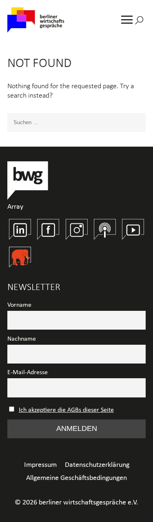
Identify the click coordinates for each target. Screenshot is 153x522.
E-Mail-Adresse (27, 372)
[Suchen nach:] (76, 122)
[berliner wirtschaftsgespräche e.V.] (35, 20)
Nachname (21, 339)
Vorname (19, 305)
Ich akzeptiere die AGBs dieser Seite (66, 410)
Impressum (40, 465)
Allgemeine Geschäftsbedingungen (76, 478)
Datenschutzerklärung (97, 465)
